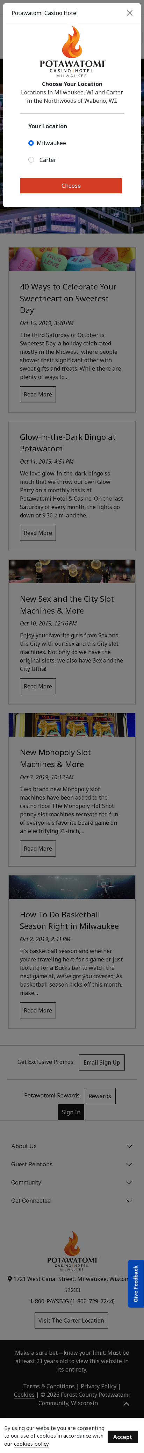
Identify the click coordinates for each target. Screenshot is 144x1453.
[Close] (129, 13)
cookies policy (31, 1443)
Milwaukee (51, 143)
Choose (71, 185)
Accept (122, 1437)
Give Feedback (135, 1283)
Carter (47, 160)
